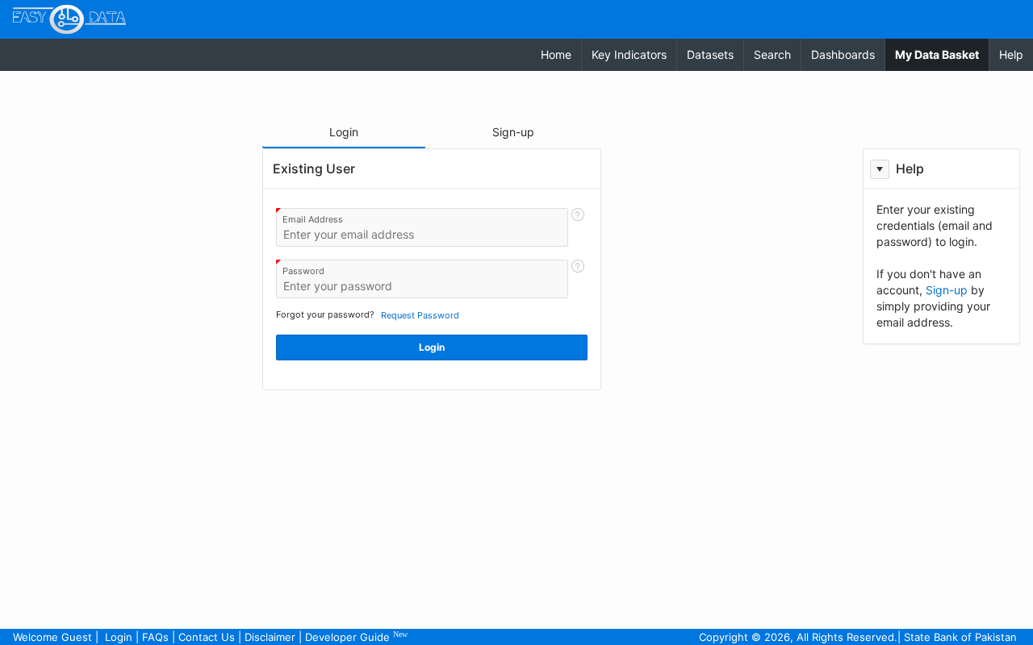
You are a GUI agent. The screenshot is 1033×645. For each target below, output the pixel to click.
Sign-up (947, 290)
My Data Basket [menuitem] (942, 54)
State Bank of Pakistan (960, 636)
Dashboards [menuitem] (843, 54)
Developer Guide (356, 636)
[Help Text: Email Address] (578, 227)
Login (118, 636)
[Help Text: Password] (578, 279)
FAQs (155, 636)
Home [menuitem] (556, 54)
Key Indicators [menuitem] (629, 54)
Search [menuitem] (772, 54)
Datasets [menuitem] (710, 54)
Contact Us (206, 636)
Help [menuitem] (1011, 54)
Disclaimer (270, 636)
